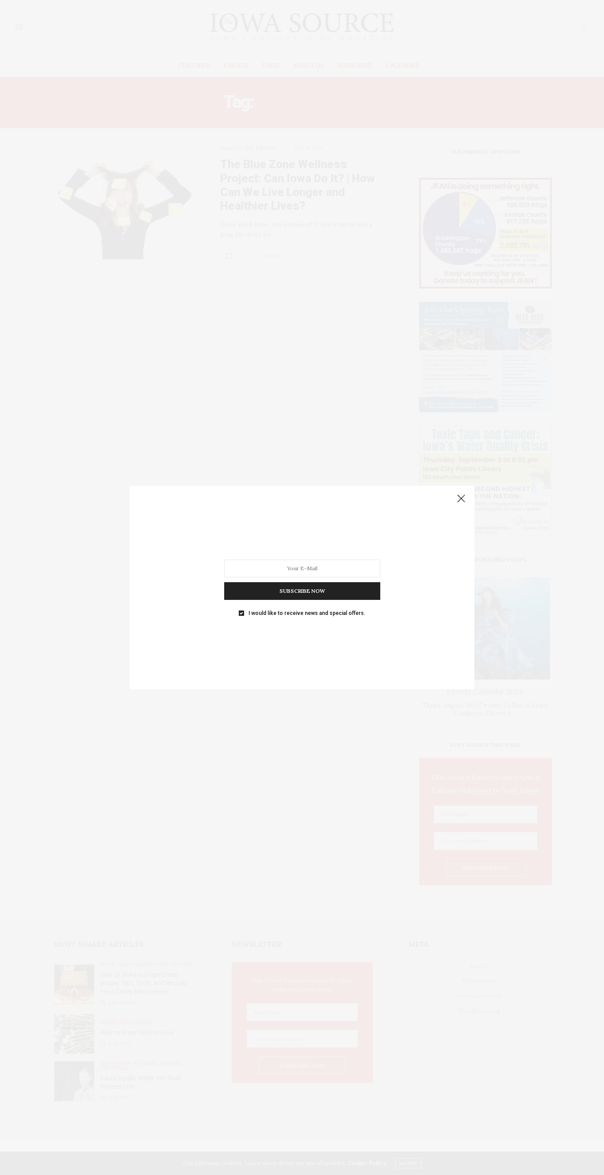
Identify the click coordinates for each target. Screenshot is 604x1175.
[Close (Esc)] (461, 499)
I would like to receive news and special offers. (306, 613)
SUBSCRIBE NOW (302, 591)
